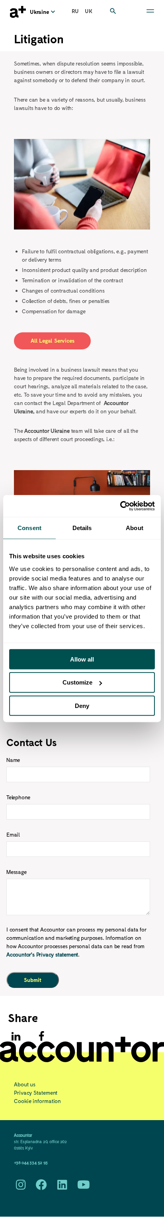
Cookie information (37, 1100)
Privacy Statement (35, 1092)
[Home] (18, 12)
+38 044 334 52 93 (31, 1162)
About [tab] (134, 528)
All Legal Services (52, 340)
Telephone (18, 797)
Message (16, 871)
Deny (82, 705)
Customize (77, 682)
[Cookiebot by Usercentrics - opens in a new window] (120, 506)
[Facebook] (41, 1036)
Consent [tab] (29, 528)
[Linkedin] (16, 1036)
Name (13, 759)
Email (13, 834)
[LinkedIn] (62, 1186)
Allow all (82, 659)
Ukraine (39, 11)
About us (24, 1084)
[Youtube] (83, 1186)
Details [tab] (82, 528)
